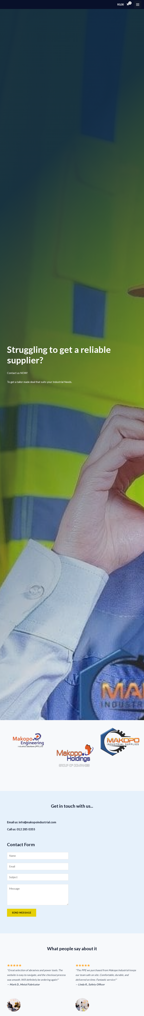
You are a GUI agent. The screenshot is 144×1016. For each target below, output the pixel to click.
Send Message (21, 912)
